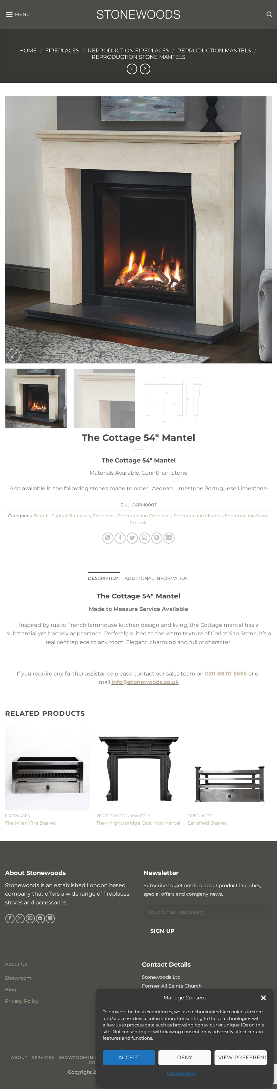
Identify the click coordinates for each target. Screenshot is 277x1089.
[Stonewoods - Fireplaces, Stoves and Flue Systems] (138, 14)
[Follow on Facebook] (10, 918)
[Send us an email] (30, 918)
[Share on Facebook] (120, 538)
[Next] (258, 230)
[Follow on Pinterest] (40, 918)
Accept (129, 1057)
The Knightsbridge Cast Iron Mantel (138, 823)
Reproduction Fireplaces (128, 50)
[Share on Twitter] (132, 538)
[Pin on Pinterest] (156, 538)
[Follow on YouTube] (50, 918)
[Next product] (132, 69)
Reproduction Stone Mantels (138, 57)
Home (28, 50)
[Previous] (19, 230)
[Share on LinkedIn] (169, 538)
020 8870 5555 (226, 673)
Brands (41, 515)
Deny (185, 1057)
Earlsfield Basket (207, 823)
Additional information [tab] (157, 578)
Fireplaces (62, 50)
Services (43, 1057)
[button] (263, 997)
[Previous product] (145, 69)
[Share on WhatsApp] (108, 538)
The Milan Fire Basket (30, 823)
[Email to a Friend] (144, 538)
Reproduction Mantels (214, 50)
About (19, 1057)
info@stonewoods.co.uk (145, 682)
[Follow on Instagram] (20, 918)
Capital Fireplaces (71, 515)
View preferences (242, 1057)
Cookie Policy (181, 1073)
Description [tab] (104, 578)
